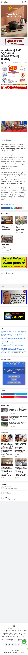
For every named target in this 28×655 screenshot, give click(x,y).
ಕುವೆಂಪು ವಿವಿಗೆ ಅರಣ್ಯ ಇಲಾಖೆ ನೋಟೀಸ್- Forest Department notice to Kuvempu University (17, 424)
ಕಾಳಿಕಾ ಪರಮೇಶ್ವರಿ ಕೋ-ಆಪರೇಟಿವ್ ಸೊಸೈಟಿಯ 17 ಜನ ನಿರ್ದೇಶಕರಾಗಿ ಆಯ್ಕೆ (6, 247)
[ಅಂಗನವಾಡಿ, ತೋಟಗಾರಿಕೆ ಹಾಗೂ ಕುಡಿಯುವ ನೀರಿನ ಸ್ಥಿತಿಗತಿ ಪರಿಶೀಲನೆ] (4, 418)
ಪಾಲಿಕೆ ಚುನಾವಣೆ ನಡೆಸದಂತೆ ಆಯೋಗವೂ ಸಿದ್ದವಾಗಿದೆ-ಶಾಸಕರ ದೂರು (20, 228)
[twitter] (20, 394)
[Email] (20, 208)
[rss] (19, 644)
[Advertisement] (14, 103)
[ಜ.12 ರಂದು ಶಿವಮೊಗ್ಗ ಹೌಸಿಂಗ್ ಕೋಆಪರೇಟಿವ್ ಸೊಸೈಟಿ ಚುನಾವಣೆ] (7, 220)
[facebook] (7, 394)
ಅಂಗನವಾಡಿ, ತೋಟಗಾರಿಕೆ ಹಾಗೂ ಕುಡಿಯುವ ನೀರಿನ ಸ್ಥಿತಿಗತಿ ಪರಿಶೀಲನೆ (18, 417)
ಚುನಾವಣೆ (8, 48)
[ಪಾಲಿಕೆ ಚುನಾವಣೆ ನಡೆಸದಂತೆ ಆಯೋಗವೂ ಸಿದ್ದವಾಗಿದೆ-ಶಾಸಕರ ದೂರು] (21, 220)
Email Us (14, 379)
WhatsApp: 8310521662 (14, 382)
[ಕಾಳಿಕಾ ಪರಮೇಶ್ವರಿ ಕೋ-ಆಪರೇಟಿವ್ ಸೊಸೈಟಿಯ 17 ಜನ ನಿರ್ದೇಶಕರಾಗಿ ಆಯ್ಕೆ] (7, 239)
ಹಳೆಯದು (24, 286)
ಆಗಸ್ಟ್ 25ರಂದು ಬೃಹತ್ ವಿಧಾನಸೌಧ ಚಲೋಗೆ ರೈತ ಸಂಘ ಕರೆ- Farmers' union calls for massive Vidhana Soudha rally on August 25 (13, 351)
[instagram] (20, 397)
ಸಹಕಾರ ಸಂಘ (11, 204)
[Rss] (7, 399)
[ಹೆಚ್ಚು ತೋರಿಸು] (23, 208)
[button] (1, 2)
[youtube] (7, 397)
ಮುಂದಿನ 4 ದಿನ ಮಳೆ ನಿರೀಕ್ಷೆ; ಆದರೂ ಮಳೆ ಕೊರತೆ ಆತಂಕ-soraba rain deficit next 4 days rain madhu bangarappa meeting (18, 410)
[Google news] (20, 399)
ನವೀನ (3, 286)
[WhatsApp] (15, 208)
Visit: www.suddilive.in (14, 376)
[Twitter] (12, 208)
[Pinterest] (17, 208)
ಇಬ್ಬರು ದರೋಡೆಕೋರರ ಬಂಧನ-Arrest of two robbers (12, 342)
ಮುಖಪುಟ (3, 48)
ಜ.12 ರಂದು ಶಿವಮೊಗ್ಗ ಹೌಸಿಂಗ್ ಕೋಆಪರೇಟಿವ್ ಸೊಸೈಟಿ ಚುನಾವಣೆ (6, 227)
